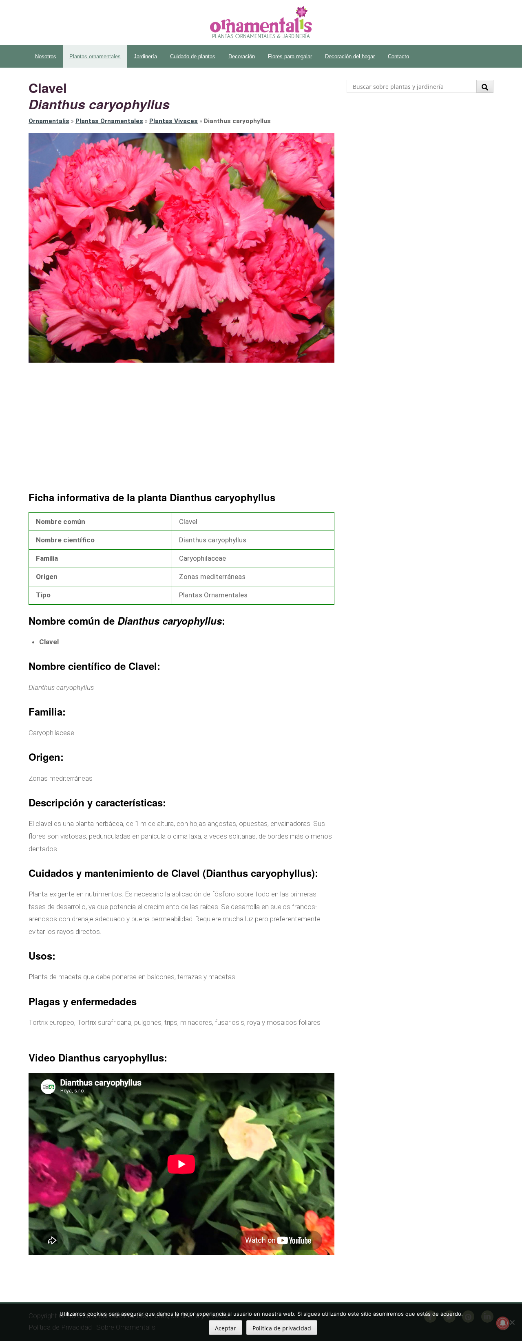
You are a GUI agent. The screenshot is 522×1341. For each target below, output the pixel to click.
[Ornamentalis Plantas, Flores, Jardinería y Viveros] (261, 22)
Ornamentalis (49, 121)
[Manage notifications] (502, 1323)
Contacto (398, 56)
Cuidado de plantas (192, 56)
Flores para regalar (290, 56)
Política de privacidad (281, 1328)
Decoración (241, 56)
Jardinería (145, 56)
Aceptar (225, 1328)
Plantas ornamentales (95, 56)
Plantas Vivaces (173, 121)
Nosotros (45, 56)
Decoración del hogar (350, 56)
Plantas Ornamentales (109, 121)
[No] (512, 1322)
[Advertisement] (181, 428)
